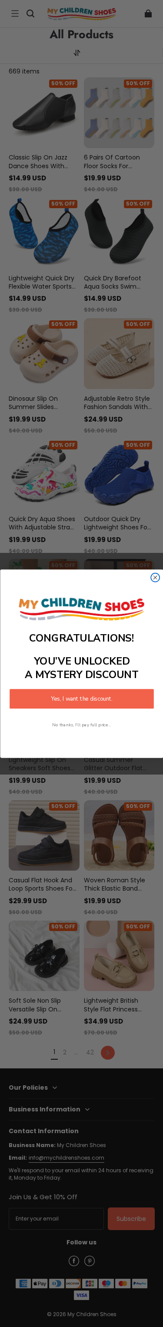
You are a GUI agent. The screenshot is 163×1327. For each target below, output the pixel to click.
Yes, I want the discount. (82, 698)
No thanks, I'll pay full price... (81, 725)
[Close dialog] (155, 577)
